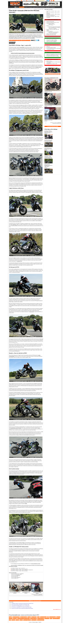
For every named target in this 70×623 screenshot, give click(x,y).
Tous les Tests (34, 619)
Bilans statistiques (23, 617)
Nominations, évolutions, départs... (23, 618)
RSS (51, 0)
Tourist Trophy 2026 (27, 619)
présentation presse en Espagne (16, 427)
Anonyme (21, 0)
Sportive (21, 619)
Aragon (10, 617)
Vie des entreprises (40, 619)
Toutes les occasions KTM (38, 595)
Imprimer (34, 40)
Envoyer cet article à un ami (35, 40)
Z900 (14, 42)
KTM (10, 43)
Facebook (47, 0)
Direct (53, 0)
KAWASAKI (11, 42)
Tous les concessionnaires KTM (16, 574)
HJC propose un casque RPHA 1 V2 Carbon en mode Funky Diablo (21, 607)
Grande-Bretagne (52, 617)
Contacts (30, 622)
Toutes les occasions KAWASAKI (37, 594)
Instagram (49, 0)
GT (48, 617)
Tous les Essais (14, 40)
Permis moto (47, 618)
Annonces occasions (31, 0)
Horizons (10, 618)
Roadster (23, 40)
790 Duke (10, 62)
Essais (10, 40)
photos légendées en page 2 (35, 563)
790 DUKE (13, 43)
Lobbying (15, 618)
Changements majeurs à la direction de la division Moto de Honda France (22, 603)
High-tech (58, 617)
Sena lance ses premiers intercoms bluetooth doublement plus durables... (22, 608)
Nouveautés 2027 (40, 618)
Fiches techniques (43, 617)
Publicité (39, 622)
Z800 (26, 503)
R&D (10, 619)
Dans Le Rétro (33, 617)
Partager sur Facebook (38, 40)
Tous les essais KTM (14, 576)
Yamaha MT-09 (19, 261)
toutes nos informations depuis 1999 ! (30, 615)
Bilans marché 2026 (16, 617)
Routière (17, 619)
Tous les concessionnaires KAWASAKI (17, 573)
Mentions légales (35, 622)
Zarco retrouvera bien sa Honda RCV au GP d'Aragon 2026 (20, 604)
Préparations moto (56, 618)
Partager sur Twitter (37, 40)
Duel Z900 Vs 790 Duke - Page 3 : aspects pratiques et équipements (22, 569)
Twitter (48, 0)
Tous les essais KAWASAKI (15, 575)
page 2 (10, 74)
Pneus (51, 618)
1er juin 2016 (22, 47)
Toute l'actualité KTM (14, 578)
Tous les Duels (27, 40)
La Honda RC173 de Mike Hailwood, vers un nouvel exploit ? (21, 605)
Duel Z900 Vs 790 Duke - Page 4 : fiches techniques (19, 570)
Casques (29, 617)
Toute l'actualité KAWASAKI (15, 577)
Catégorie (19, 40)
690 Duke (14, 224)
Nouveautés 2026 (33, 618)
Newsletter (24, 0)
